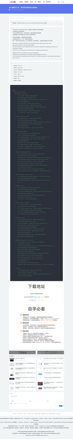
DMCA (25, 413)
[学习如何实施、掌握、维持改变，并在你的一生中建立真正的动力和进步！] (11, 388)
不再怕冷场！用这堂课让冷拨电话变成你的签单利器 (52, 377)
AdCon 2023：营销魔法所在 (20, 358)
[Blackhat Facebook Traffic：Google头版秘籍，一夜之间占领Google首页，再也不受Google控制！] (40, 388)
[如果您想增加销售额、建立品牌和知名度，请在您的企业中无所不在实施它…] (11, 378)
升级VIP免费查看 (41, 300)
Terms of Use (15, 413)
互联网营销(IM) (17, 384)
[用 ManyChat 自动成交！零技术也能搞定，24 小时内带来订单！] (40, 368)
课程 (16, 379)
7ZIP (18, 78)
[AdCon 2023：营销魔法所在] (11, 359)
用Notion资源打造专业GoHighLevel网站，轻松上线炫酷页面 (53, 358)
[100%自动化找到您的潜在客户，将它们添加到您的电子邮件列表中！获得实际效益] (11, 364)
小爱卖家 (38, 435)
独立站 (44, 360)
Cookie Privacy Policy (30, 413)
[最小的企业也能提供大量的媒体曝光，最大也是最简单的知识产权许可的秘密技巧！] (11, 369)
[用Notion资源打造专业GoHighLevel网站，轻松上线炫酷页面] (40, 358)
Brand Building (45, 384)
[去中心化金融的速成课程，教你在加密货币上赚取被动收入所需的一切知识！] (11, 383)
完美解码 (19, 80)
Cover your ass (45, 365)
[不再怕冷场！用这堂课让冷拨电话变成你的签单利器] (40, 377)
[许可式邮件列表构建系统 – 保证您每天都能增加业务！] (40, 373)
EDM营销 (16, 365)
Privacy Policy (20, 413)
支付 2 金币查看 (33, 300)
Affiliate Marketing (17, 360)
